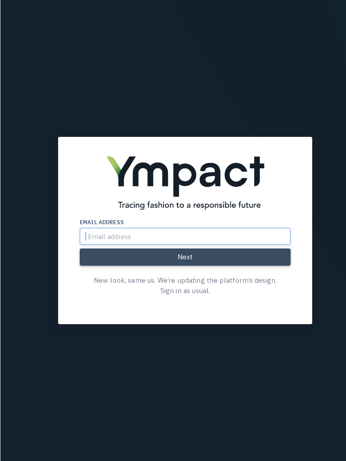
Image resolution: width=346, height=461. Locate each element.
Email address (102, 222)
